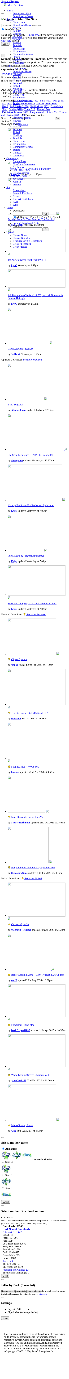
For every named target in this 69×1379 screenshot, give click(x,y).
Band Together (15, 404)
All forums (18, 167)
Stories (16, 57)
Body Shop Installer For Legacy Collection (33, 867)
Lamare (15, 772)
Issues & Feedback (22, 193)
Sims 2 (9, 19)
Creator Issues (20, 246)
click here (43, 1294)
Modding (17, 42)
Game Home (19, 22)
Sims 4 (9, 112)
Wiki (15, 204)
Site (8, 187)
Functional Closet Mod (22, 1024)
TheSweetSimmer (20, 822)
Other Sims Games (22, 170)
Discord (17, 184)
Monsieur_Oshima (21, 929)
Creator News (20, 235)
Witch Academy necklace (20, 348)
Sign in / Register (10, 1)
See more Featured (36, 614)
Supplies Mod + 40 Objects (25, 766)
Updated (17, 33)
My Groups (19, 178)
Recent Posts (19, 161)
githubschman (18, 410)
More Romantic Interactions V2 (27, 817)
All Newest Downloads (17, 1229)
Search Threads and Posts (26, 223)
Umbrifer (16, 718)
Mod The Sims (15, 5)
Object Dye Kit (19, 659)
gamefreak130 (18, 1080)
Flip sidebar (14, 1312)
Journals (17, 181)
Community (12, 158)
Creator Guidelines (22, 238)
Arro (13, 1130)
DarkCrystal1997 (20, 1030)
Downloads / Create (23, 16)
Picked (16, 39)
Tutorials (17, 45)
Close (5, 1276)
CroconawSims (19, 873)
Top (6, 1356)
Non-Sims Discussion (24, 164)
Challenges (18, 62)
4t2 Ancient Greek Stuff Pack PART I (27, 260)
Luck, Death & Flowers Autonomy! (26, 555)
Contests (17, 59)
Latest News (19, 190)
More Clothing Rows (22, 1125)
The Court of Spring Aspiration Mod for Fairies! (32, 603)
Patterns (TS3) (12, 1232)
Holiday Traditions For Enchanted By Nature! (31, 505)
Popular (17, 30)
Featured (17, 36)
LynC (14, 265)
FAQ (15, 202)
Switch (6, 1202)
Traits (8, 1261)
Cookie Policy (49, 1356)
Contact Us (16, 1356)
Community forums (23, 54)
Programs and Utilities (16, 1269)
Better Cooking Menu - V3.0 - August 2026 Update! (38, 974)
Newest (17, 28)
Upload (10, 232)
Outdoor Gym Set (20, 924)
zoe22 (14, 980)
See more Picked (33, 878)
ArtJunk (15, 354)
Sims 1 (9, 10)
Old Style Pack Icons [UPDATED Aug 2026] (31, 455)
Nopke (14, 664)
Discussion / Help (22, 13)
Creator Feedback (22, 243)
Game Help (19, 48)
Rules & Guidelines (23, 199)
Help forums (19, 51)
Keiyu (14, 510)
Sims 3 (9, 65)
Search (9, 207)
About (16, 196)
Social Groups (20, 175)
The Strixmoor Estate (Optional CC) (29, 713)
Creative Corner (21, 173)
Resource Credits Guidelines (27, 241)
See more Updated (32, 359)
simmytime (17, 460)
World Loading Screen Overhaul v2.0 (30, 1075)
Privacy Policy (32, 1356)
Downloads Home (22, 25)
